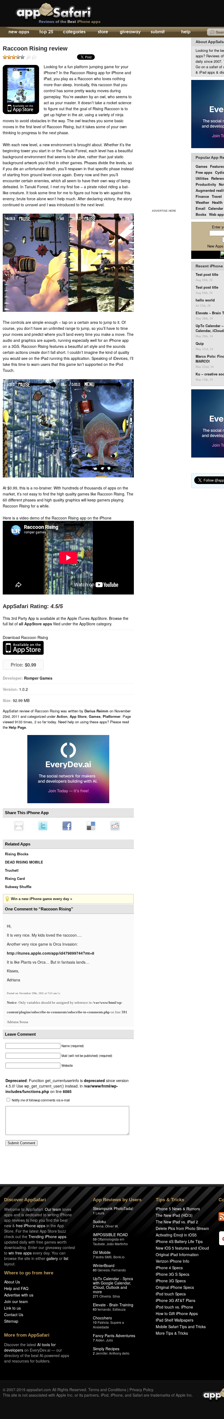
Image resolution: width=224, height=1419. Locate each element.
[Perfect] (22, 57)
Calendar (215, 208)
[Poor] (9, 57)
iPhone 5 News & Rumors (178, 1208)
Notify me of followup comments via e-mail (41, 1100)
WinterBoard (103, 1265)
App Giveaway (130, 32)
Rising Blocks (16, 853)
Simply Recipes (106, 1348)
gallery (52, 1258)
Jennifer (101, 1353)
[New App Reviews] (18, 32)
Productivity (206, 184)
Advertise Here (164, 210)
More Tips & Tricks (172, 1333)
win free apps (20, 1253)
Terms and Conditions (107, 1389)
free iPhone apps (30, 1225)
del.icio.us (91, 826)
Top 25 (46, 32)
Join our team (16, 1301)
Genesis (104, 1270)
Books (201, 214)
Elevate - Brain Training (113, 1304)
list (66, 1258)
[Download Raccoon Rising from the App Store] (21, 89)
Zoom (28, 57)
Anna (100, 1226)
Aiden (100, 1340)
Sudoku (99, 1221)
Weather (202, 202)
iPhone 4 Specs (169, 1267)
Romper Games (38, 678)
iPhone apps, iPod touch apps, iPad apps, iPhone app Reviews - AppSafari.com (65, 10)
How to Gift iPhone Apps (177, 1313)
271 (96, 1296)
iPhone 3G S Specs (172, 1274)
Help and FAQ (16, 1288)
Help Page (17, 727)
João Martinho (117, 1243)
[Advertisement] (164, 122)
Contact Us (13, 1314)
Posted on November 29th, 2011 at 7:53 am (32, 993)
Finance (202, 196)
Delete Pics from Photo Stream (182, 1228)
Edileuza (119, 1309)
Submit (158, 32)
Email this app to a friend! (19, 826)
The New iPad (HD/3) (174, 1215)
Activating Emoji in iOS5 (176, 1235)
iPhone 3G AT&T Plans (175, 1300)
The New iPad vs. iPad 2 (177, 1221)
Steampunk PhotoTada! (113, 1208)
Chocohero (102, 1318)
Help (185, 32)
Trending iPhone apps (47, 1236)
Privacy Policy (141, 1389)
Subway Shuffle (18, 886)
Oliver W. (111, 1226)
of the (70, 21)
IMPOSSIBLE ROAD (110, 1234)
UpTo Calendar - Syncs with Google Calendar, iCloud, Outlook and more (113, 1285)
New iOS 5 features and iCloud (182, 1248)
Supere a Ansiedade (108, 1324)
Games (95, 716)
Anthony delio (119, 1353)
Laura (100, 1213)
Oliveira (105, 1296)
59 (95, 1239)
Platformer (111, 716)
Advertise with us (18, 1295)
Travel (217, 196)
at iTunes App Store (23, 648)
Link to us (12, 1308)
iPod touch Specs (171, 1293)
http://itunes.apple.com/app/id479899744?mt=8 (50, 953)
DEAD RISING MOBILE (24, 862)
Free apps (204, 172)
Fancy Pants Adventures (114, 1335)
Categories (74, 32)
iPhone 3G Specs (171, 1280)
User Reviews (34, 57)
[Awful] (5, 57)
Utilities (202, 178)
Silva (116, 1296)
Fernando (118, 1270)
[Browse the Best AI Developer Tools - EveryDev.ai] (68, 769)
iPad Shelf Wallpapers (174, 1320)
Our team (53, 1209)
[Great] (18, 57)
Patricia (103, 1322)
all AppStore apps (35, 623)
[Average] (13, 57)
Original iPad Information (177, 1254)
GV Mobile (102, 1252)
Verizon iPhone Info (172, 1261)
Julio (109, 1340)
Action (62, 716)
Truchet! (12, 870)
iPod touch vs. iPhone (174, 1307)
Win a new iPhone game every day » (41, 899)
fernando (104, 1309)
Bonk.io (119, 1256)
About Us (12, 1281)
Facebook (67, 826)
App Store (78, 716)
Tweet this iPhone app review (43, 826)
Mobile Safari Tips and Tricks (181, 1326)
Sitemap (11, 1321)
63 (95, 1309)
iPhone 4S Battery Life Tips (179, 1241)
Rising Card (15, 878)
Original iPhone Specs (175, 1287)
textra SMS (104, 1256)
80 (95, 1270)
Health (217, 202)
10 (95, 1322)
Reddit (115, 826)
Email (200, 208)
